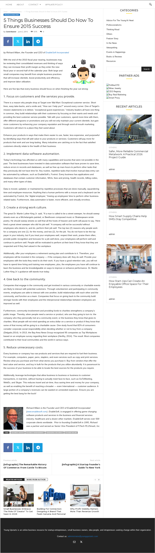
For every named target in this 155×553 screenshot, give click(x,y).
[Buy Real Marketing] (129, 94)
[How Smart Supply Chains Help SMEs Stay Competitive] (129, 194)
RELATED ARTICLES (14, 479)
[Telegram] (38, 41)
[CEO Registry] (129, 91)
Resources (111, 61)
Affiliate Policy (54, 4)
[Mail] (74, 542)
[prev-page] (95, 479)
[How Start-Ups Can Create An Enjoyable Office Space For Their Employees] (129, 259)
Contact (33, 4)
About (20, 4)
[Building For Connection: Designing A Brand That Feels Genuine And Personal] (52, 495)
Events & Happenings (115, 52)
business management (35, 433)
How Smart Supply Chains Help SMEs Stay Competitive (128, 218)
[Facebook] (8, 41)
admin (112, 169)
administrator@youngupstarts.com (83, 536)
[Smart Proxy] (129, 97)
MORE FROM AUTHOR (36, 479)
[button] (150, 4)
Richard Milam (71, 433)
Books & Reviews (114, 56)
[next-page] (98, 479)
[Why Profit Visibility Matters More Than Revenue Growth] (85, 495)
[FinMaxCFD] (129, 85)
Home (9, 4)
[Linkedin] (28, 41)
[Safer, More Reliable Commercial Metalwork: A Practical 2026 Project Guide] (129, 129)
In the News (111, 43)
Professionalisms (16, 12)
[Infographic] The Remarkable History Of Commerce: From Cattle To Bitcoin (24, 466)
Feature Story (112, 38)
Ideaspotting (111, 47)
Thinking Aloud (112, 29)
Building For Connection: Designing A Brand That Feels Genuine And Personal (51, 511)
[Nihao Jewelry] (129, 88)
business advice (18, 433)
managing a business (54, 433)
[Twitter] (18, 41)
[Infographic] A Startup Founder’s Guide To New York (81, 466)
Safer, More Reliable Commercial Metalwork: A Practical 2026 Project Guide (128, 154)
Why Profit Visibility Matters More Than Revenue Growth (84, 510)
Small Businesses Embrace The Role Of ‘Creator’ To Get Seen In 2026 (18, 511)
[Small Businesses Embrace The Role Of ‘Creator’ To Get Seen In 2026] (18, 495)
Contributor (11, 31)
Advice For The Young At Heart (120, 20)
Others (109, 34)
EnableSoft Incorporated (57, 52)
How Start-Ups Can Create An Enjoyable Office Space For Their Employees (129, 284)
